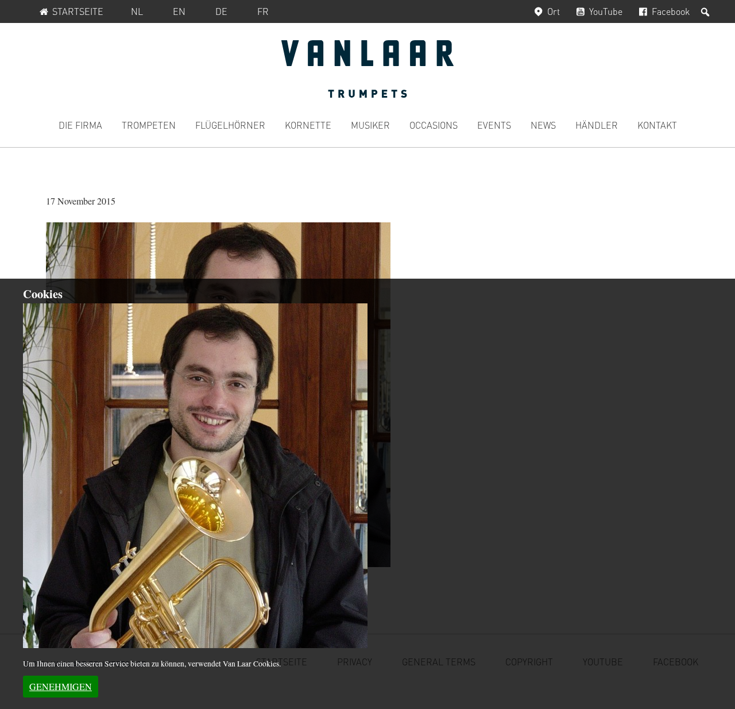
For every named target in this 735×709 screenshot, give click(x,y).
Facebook (671, 11)
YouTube (605, 11)
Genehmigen (60, 686)
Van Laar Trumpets (367, 68)
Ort (553, 11)
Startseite (77, 11)
